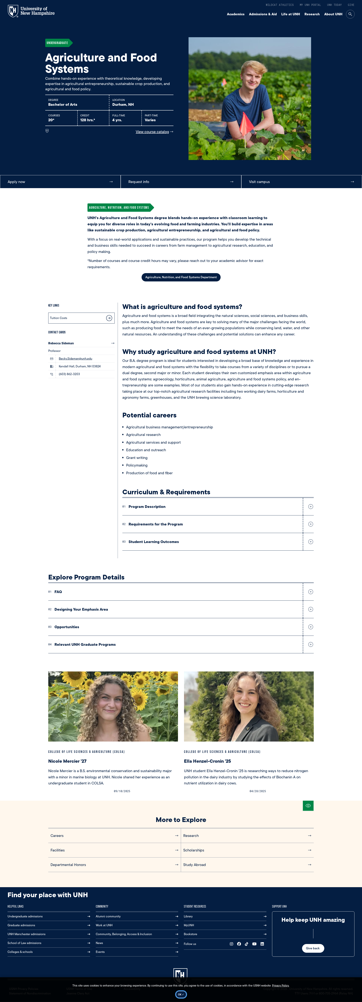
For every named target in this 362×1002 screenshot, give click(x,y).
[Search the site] (350, 14)
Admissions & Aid (263, 14)
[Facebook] (239, 944)
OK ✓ (181, 994)
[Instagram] (232, 944)
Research (312, 14)
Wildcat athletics (280, 5)
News (99, 943)
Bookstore (190, 934)
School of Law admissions (24, 943)
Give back (313, 948)
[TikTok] (247, 944)
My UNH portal (310, 5)
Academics (236, 14)
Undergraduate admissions (25, 916)
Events (100, 952)
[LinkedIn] (263, 944)
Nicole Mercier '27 (67, 761)
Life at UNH (290, 14)
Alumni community (108, 916)
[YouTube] (255, 944)
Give (351, 5)
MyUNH (189, 925)
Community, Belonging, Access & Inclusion (124, 934)
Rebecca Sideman (61, 343)
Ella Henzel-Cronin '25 (208, 761)
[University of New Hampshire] (35, 11)
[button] (310, 506)
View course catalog (152, 131)
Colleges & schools (20, 952)
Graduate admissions (21, 925)
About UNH (333, 14)
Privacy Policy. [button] (280, 985)
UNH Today (334, 5)
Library (188, 916)
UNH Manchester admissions (26, 934)
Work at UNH (104, 925)
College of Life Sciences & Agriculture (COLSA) (86, 752)
